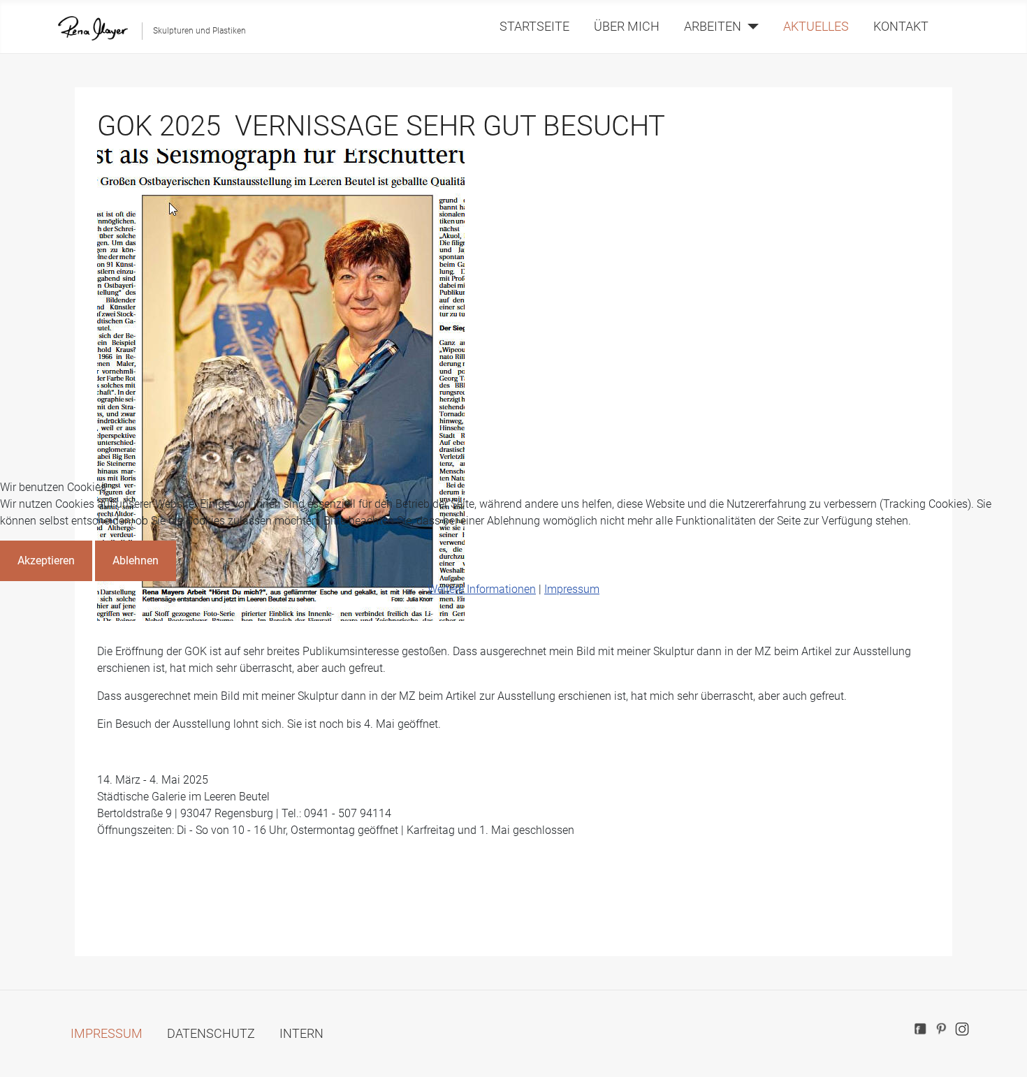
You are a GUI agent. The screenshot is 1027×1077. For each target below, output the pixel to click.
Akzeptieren (46, 560)
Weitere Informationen (482, 589)
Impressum (571, 589)
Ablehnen (135, 560)
